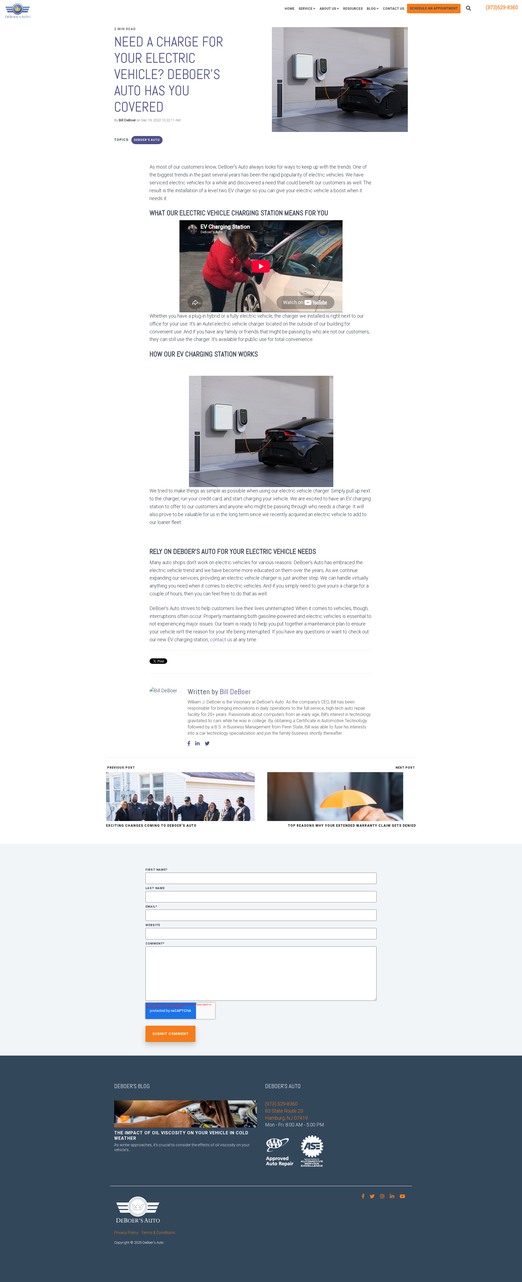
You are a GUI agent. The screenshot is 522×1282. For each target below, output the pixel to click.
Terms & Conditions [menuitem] (158, 1232)
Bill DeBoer (127, 120)
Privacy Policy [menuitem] (126, 1232)
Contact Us (393, 9)
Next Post (406, 767)
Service (305, 9)
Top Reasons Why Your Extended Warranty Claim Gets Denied (352, 826)
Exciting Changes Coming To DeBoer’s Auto (151, 826)
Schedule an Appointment (434, 8)
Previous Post (120, 767)
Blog (371, 9)
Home (289, 9)
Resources (353, 9)
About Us (327, 9)
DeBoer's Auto (147, 139)
